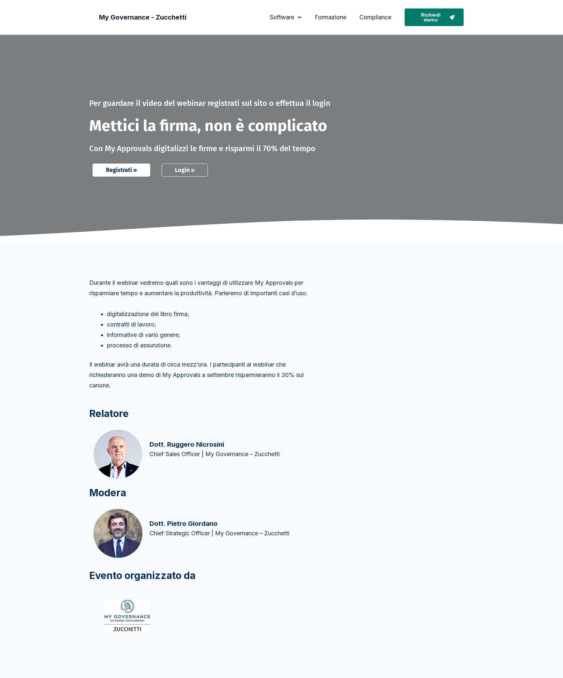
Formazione (330, 17)
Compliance (375, 17)
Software (282, 17)
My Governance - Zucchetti (142, 17)
